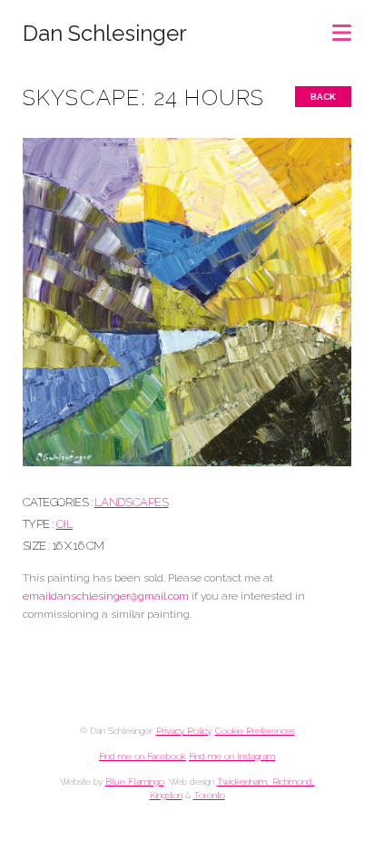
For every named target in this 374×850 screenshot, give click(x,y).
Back (323, 97)
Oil (65, 524)
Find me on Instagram (232, 756)
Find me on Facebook (142, 756)
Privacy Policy (183, 731)
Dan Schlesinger (105, 33)
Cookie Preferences (255, 731)
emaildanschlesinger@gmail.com (106, 596)
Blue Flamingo (134, 781)
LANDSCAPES (131, 502)
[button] (341, 26)
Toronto (209, 795)
